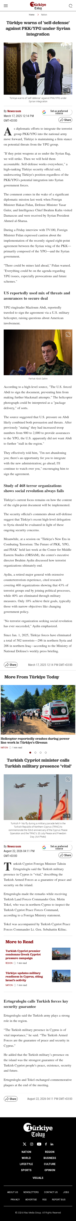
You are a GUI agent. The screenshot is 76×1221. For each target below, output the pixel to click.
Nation (44, 15)
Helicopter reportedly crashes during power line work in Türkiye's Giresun (35, 740)
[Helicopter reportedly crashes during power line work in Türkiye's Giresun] (38, 710)
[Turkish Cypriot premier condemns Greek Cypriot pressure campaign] (61, 954)
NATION (26, 1152)
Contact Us (51, 1192)
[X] (24, 1144)
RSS (44, 1200)
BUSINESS (50, 1158)
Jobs (66, 1192)
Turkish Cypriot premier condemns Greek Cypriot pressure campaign (23, 954)
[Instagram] (31, 1144)
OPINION (49, 1170)
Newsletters (31, 1192)
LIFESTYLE (26, 1164)
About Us (12, 1192)
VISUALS (38, 1177)
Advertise (31, 1200)
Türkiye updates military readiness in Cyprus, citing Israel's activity (24, 976)
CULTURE (50, 1164)
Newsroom (14, 111)
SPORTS (26, 1170)
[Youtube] (39, 1144)
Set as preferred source (59, 112)
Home (31, 15)
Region (9, 963)
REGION (49, 1152)
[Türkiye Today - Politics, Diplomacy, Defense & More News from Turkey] (38, 6)
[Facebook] (46, 1144)
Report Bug (58, 1200)
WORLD (26, 1158)
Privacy (15, 1200)
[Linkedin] (52, 1144)
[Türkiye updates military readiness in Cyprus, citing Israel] (61, 976)
